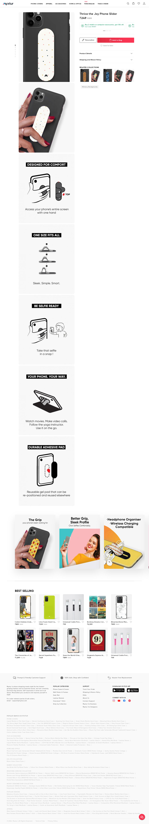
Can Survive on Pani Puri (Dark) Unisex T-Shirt (109, 811)
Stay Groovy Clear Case (120, 723)
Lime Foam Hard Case (67, 794)
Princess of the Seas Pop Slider (81, 738)
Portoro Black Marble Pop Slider (56, 738)
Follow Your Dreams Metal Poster (42, 767)
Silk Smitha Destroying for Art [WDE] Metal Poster (72, 786)
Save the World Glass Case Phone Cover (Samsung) (71, 655)
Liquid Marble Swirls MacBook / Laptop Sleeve (23, 742)
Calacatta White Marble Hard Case (20, 796)
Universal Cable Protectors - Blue (78, 745)
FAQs (84, 695)
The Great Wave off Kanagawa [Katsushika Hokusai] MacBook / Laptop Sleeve (35, 740)
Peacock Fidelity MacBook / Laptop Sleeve (22, 745)
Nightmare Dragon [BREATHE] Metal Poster (119, 777)
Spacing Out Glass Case (65, 721)
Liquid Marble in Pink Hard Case (18, 721)
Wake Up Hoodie (134, 813)
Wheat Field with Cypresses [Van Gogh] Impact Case (74, 796)
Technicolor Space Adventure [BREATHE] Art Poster (25, 773)
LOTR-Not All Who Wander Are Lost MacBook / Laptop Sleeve (64, 742)
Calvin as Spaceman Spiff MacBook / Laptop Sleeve (59, 805)
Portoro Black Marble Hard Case (116, 794)
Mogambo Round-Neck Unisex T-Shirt (77, 811)
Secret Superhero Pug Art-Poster (47, 655)
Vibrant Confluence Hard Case (43, 721)
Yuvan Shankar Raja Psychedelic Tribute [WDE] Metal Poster (113, 786)
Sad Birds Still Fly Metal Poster (18, 767)
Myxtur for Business (89, 704)
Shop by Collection (59, 704)
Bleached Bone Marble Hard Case (112, 721)
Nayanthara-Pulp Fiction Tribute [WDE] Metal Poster (96, 788)
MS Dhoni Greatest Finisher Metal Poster (75, 753)
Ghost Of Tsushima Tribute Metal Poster (74, 801)
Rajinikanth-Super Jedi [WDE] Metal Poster (107, 753)
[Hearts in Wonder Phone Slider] (131, 75)
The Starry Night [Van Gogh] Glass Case (21, 723)
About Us (86, 698)
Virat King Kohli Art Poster (16, 801)
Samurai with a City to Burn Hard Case (43, 794)
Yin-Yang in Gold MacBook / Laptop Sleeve (22, 805)
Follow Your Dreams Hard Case (109, 728)
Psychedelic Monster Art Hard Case (90, 794)
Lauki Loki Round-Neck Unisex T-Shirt (48, 811)
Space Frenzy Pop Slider (34, 738)
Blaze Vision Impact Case (100, 723)
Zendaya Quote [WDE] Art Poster (41, 786)
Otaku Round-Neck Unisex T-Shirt (50, 813)
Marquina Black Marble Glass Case (50, 730)
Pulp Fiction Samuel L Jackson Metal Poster (42, 801)
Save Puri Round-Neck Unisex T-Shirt (77, 813)
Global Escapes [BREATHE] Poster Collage (44, 753)
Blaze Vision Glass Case (15, 761)
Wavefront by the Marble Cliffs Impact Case (65, 798)
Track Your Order (89, 689)
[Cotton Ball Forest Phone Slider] (96, 75)
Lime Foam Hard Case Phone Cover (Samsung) (47, 622)
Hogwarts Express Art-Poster (96, 655)
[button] (37, 5)
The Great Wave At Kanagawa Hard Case (81, 728)
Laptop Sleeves (58, 698)
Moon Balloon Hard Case (55, 728)
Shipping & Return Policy (91, 692)
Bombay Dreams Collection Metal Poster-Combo (96, 622)
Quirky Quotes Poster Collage (115, 751)
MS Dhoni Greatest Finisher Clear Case (21, 725)
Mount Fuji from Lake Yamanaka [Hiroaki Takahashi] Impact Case (112, 730)
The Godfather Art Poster (129, 801)
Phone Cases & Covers (61, 689)
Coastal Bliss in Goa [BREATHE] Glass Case (22, 777)
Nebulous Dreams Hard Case (17, 794)
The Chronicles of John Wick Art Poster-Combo (23, 655)
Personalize (89, 40)
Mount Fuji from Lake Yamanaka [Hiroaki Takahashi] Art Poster (29, 751)
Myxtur (15, 821)
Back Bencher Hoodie (118, 813)
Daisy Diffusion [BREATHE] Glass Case (78, 775)
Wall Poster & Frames (60, 692)
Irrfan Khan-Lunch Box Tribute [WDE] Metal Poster (58, 788)
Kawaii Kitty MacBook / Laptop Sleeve (116, 740)
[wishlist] (34, 622)
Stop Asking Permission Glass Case (96, 767)
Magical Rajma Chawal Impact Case (76, 723)
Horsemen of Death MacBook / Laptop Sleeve (104, 742)
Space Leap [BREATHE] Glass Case (50, 775)
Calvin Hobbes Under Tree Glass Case (20, 732)
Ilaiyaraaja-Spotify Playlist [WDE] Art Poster (22, 788)
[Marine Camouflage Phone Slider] (108, 75)
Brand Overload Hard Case (17, 728)
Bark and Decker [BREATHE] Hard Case (107, 775)
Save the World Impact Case (93, 798)
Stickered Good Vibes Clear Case (49, 725)
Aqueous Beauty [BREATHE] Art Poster (121, 773)
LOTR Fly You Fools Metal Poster (117, 798)
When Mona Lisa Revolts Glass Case (69, 767)
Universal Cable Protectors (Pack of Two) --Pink (120, 655)
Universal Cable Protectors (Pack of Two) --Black (71, 622)
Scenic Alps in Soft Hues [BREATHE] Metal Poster (56, 777)
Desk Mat (56, 695)
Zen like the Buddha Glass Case (75, 730)
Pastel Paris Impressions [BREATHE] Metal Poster (24, 780)
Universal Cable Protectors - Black (51, 745)
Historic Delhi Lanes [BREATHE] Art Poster (59, 773)
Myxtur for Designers (90, 707)
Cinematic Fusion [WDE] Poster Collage (89, 751)
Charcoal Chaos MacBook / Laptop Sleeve (46, 803)
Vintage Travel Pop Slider (103, 738)
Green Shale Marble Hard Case (87, 721)
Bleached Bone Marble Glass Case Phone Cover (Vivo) (120, 622)
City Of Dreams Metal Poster (17, 755)
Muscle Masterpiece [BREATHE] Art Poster (91, 773)
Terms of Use (40, 821)
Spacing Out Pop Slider (15, 738)
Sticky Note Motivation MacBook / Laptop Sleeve (82, 740)
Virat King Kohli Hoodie (100, 813)
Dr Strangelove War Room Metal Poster (104, 801)
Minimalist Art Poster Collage (17, 753)
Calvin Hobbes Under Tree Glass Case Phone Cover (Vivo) (23, 622)
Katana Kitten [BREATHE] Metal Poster (88, 777)
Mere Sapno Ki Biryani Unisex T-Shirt (20, 811)
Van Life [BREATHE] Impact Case (49, 723)
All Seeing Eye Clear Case (116, 725)
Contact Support (89, 701)
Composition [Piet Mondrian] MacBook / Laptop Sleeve (120, 803)
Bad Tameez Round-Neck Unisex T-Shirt (21, 813)
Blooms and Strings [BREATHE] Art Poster (21, 775)
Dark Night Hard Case (36, 728)
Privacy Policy (52, 821)
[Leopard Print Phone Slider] (85, 75)
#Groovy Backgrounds (89, 87)
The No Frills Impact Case (43, 796)
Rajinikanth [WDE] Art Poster (17, 786)
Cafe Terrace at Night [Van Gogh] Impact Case (112, 796)
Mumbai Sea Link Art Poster (63, 751)
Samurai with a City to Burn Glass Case (21, 730)
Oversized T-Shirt (59, 701)
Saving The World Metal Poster (18, 803)
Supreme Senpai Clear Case (73, 725)
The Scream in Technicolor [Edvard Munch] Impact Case (27, 798)
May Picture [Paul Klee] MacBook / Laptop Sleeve (81, 803)
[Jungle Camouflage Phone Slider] (119, 75)
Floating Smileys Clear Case (95, 725)
